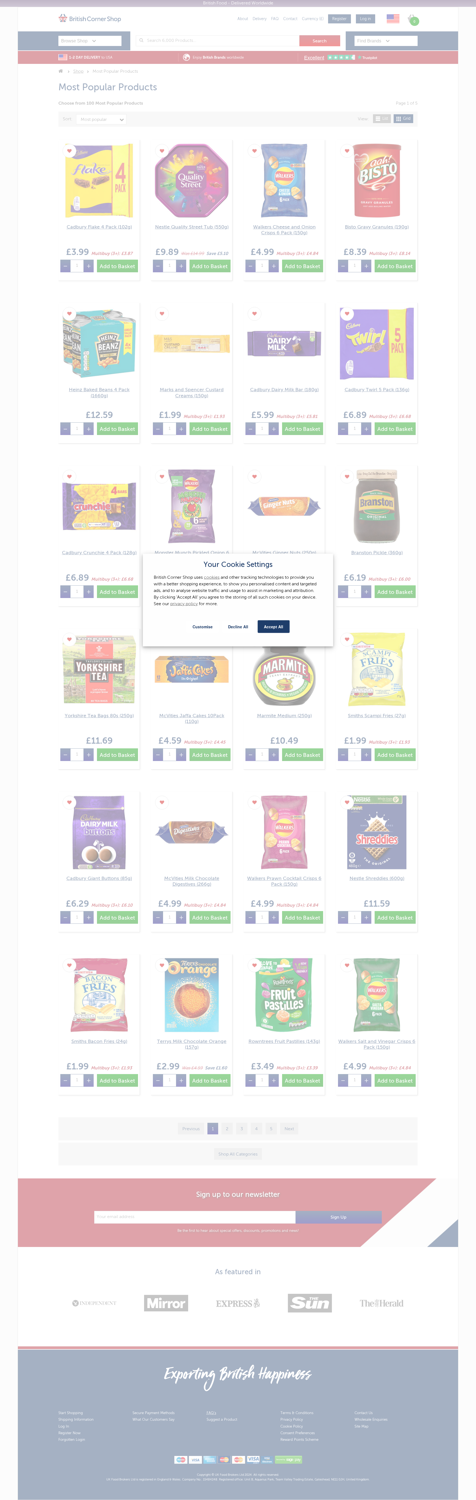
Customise (203, 626)
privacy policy (184, 604)
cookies (212, 577)
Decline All (238, 626)
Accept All (273, 626)
